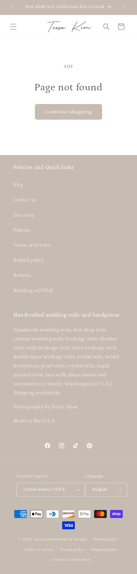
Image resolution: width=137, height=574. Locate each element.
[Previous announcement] (12, 7)
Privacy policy (72, 550)
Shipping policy (105, 550)
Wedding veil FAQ (33, 290)
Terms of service (39, 550)
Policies (22, 230)
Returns (22, 275)
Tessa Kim (42, 539)
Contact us (25, 200)
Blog (18, 185)
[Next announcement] (124, 7)
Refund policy (28, 260)
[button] (13, 26)
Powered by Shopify (69, 539)
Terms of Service (32, 245)
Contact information (71, 560)
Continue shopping (68, 112)
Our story (23, 215)
